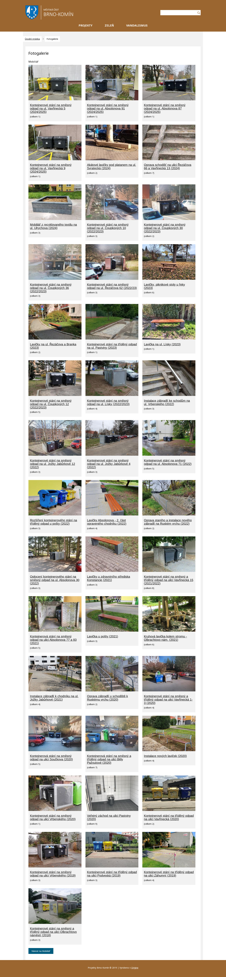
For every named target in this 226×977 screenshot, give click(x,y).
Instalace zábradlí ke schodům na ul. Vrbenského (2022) (167, 402)
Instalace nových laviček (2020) (165, 756)
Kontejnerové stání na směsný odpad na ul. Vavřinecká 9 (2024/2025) (50, 168)
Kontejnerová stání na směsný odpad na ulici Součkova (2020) (51, 757)
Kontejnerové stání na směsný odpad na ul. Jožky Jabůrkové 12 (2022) (52, 464)
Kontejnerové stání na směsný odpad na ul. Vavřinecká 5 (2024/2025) (50, 108)
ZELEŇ (109, 25)
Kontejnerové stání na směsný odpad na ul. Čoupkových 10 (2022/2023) (108, 228)
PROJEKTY (85, 25)
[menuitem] (85, 26)
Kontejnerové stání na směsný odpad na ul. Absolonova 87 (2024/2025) (164, 108)
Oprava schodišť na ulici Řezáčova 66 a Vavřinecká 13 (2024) (167, 166)
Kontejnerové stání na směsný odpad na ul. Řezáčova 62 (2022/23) (112, 286)
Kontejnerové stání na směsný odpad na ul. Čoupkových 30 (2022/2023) (164, 228)
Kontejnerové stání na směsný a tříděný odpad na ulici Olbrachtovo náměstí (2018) (53, 932)
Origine (134, 967)
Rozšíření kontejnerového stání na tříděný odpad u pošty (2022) (53, 522)
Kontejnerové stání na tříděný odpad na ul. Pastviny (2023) (112, 346)
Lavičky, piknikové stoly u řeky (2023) (164, 286)
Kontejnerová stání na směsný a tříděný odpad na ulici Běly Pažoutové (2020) (109, 759)
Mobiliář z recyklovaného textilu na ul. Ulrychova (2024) (53, 226)
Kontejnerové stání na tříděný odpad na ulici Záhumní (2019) (169, 873)
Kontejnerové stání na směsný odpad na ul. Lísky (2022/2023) (108, 402)
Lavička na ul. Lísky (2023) (162, 344)
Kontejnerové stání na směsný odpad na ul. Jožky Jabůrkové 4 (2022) (108, 464)
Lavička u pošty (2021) (102, 636)
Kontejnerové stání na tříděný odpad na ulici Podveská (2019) (112, 873)
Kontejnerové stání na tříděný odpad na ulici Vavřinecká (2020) (169, 817)
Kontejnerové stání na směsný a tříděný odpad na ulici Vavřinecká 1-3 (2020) (168, 699)
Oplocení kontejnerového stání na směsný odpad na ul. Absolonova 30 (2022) (54, 580)
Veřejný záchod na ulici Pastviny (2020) (109, 817)
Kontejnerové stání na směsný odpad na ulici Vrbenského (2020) (53, 817)
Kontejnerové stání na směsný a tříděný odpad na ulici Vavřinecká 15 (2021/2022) (168, 580)
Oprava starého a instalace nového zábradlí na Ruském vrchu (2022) (168, 522)
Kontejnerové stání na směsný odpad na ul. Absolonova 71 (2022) (168, 462)
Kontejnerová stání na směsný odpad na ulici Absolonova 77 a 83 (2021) (53, 640)
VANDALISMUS (137, 25)
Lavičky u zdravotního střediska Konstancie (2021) (108, 578)
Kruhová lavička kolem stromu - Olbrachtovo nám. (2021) (165, 638)
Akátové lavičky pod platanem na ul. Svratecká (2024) (111, 166)
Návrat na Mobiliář (41, 951)
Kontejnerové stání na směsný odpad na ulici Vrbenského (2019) (53, 873)
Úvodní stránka (32, 38)
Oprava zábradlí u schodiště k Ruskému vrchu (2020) (107, 697)
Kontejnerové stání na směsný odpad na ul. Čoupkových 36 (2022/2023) (50, 288)
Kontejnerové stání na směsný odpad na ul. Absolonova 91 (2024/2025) (108, 108)
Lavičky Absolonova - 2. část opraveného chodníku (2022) (106, 522)
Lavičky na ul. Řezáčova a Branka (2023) (53, 346)
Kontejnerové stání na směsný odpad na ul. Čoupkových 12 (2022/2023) (50, 404)
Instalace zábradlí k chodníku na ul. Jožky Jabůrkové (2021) (54, 697)
